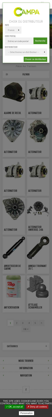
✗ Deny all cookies (37, 407)
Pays (7, 25)
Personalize (26, 413)
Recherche (40, 41)
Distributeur (11, 47)
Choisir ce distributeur (35, 59)
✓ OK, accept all (14, 407)
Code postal (10, 36)
